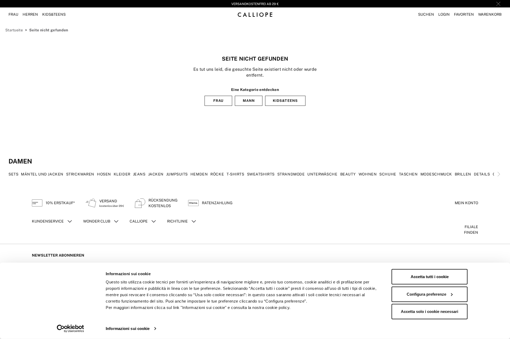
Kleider (122, 174)
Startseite (14, 30)
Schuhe (387, 174)
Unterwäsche (322, 174)
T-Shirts (235, 174)
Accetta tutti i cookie (430, 276)
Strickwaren (80, 174)
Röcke (217, 174)
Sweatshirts (261, 174)
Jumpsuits (177, 174)
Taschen (408, 174)
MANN (249, 101)
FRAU (218, 101)
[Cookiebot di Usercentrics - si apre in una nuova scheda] (70, 329)
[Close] (498, 4)
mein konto (466, 203)
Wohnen (368, 174)
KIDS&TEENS (285, 101)
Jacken (156, 174)
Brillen (463, 174)
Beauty (348, 174)
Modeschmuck (436, 174)
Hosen (104, 174)
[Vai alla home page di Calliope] (255, 14)
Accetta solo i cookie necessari (429, 311)
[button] (426, 14)
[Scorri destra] (499, 174)
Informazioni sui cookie (128, 328)
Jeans (139, 174)
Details (482, 174)
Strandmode (291, 174)
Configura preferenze (426, 294)
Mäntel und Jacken (42, 174)
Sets (13, 174)
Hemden (199, 174)
